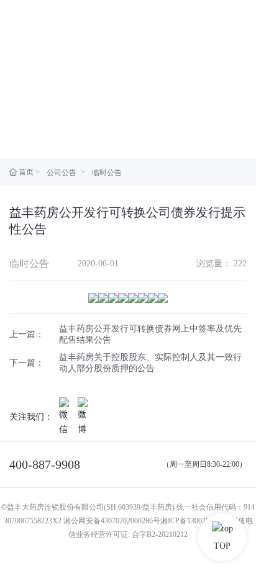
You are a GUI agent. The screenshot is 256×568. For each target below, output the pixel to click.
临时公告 (107, 172)
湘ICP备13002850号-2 (195, 520)
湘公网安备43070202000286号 (111, 520)
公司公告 (61, 172)
